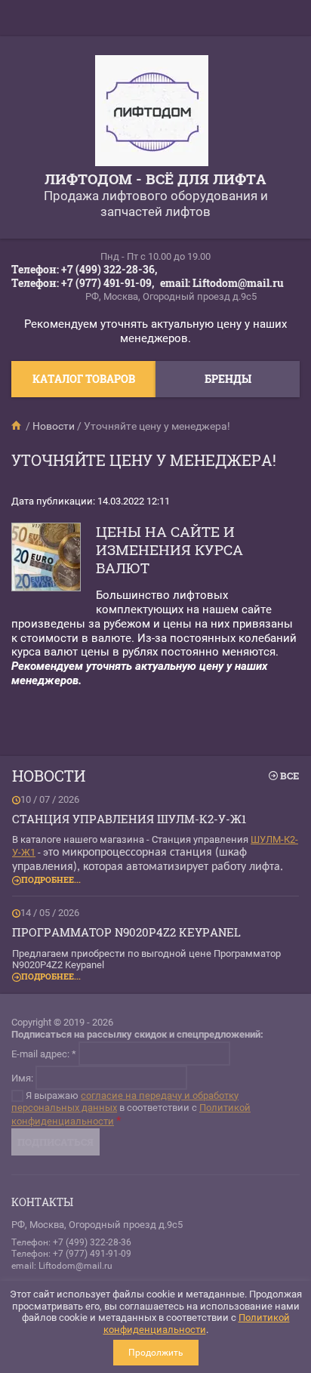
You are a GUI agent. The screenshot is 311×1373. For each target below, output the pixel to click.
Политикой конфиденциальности (196, 1323)
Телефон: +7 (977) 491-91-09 (71, 1253)
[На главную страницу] (151, 112)
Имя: (22, 1077)
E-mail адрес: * (43, 1053)
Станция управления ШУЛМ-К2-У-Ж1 (129, 818)
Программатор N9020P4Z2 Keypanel (126, 932)
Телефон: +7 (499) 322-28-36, (84, 269)
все (289, 775)
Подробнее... (51, 879)
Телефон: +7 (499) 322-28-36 (71, 1242)
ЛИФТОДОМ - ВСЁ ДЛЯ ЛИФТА (155, 178)
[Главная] (17, 426)
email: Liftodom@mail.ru (222, 283)
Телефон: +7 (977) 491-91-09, (82, 283)
